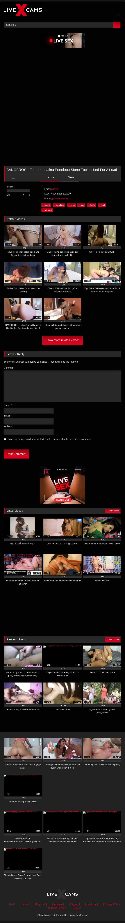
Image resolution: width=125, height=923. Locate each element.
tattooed (48, 210)
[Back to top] (116, 914)
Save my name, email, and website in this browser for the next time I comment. (50, 439)
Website (8, 426)
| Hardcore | (91, 904)
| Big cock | (41, 904)
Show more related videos (62, 340)
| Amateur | (58, 904)
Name (8, 405)
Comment (9, 368)
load (103, 205)
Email (7, 415)
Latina (47, 205)
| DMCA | (77, 908)
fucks (72, 205)
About (51, 177)
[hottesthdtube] (62, 10)
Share (70, 177)
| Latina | (25, 904)
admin (54, 188)
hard (82, 205)
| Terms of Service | (57, 908)
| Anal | (11, 904)
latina (92, 205)
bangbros (60, 205)
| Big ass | (74, 904)
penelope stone (60, 198)
